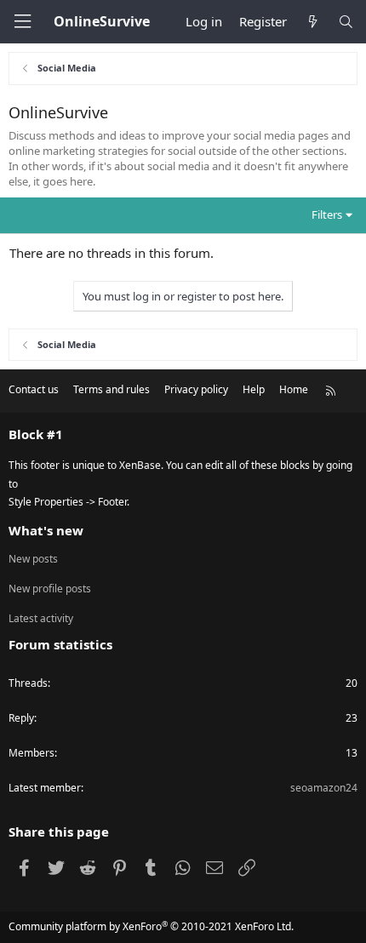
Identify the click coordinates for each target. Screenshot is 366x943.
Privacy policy (196, 389)
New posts (33, 559)
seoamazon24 (323, 787)
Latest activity (41, 618)
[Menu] (22, 21)
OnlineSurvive (102, 21)
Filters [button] (327, 214)
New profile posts (50, 588)
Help (254, 389)
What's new (46, 530)
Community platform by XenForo (151, 926)
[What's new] (312, 21)
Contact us (34, 389)
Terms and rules (111, 389)
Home (293, 389)
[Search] (346, 21)
